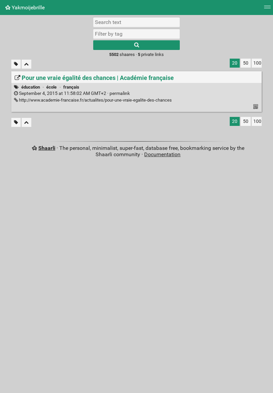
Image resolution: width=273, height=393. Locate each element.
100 (257, 63)
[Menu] (267, 9)
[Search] (136, 45)
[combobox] (136, 34)
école (51, 87)
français (71, 87)
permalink (74, 93)
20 (234, 63)
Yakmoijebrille (27, 7)
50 (245, 63)
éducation (30, 87)
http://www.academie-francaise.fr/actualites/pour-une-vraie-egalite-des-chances (95, 100)
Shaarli (46, 148)
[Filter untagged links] (16, 64)
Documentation (162, 154)
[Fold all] (26, 64)
